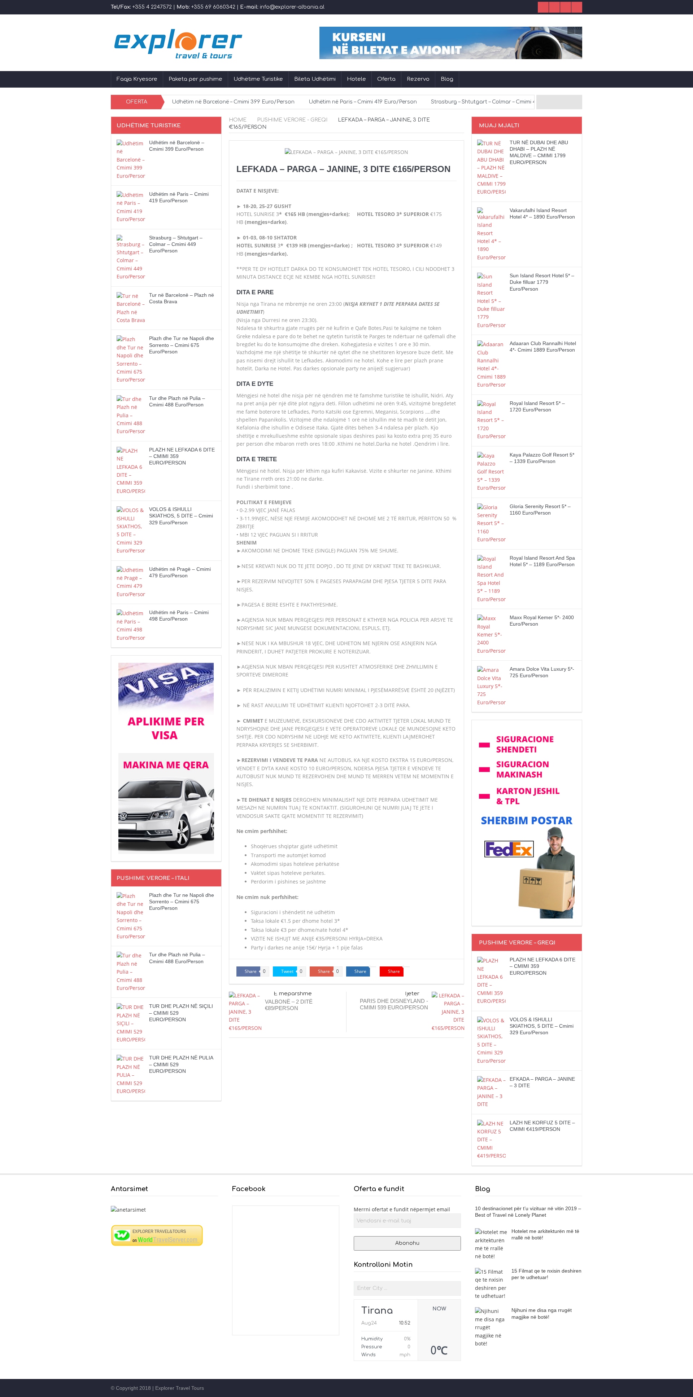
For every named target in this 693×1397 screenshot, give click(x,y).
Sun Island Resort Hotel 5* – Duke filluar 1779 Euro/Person (542, 282)
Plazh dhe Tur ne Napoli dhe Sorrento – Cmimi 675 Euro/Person (181, 344)
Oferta (386, 79)
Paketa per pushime (195, 79)
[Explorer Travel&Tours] (157, 1234)
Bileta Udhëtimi (315, 79)
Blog (447, 79)
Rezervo (418, 79)
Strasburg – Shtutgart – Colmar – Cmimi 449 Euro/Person (504, 102)
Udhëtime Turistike (258, 79)
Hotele (356, 79)
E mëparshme (293, 994)
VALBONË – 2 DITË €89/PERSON (289, 1005)
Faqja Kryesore (137, 79)
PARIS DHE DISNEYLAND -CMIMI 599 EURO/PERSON (394, 1004)
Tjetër (411, 994)
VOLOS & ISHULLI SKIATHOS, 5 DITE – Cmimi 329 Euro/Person (181, 515)
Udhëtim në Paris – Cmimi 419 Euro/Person (363, 102)
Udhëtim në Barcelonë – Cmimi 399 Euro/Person (233, 102)
